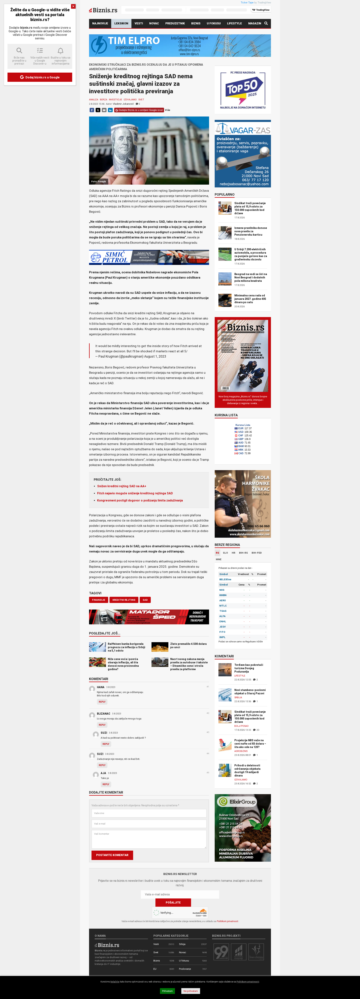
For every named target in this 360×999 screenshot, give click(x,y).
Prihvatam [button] (167, 991)
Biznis (195, 23)
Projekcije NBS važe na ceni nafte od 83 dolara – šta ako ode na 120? (250, 744)
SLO (225, 552)
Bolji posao (241, 726)
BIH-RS (243, 552)
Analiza (93, 99)
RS (217, 552)
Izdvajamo (130, 99)
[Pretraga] (266, 23)
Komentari (98, 679)
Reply (102, 702)
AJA (103, 773)
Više (167, 110)
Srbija (238, 697)
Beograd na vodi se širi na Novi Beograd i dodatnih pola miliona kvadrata (250, 277)
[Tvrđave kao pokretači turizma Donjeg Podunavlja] (225, 669)
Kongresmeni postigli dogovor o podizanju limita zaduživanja (140, 500)
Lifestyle (234, 23)
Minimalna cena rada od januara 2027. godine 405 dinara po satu (250, 299)
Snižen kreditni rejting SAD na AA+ (121, 486)
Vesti (139, 23)
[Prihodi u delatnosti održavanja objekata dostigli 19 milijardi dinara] (225, 770)
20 (257, 729)
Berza (103, 99)
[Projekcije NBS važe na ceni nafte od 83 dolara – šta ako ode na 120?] (225, 744)
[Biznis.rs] (107, 944)
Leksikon (121, 23)
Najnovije (100, 23)
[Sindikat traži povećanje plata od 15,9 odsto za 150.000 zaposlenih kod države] (225, 716)
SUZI (104, 732)
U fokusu (214, 23)
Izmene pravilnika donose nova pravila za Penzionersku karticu (250, 231)
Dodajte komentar (106, 792)
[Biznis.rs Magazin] (243, 355)
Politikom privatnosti (227, 921)
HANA (100, 687)
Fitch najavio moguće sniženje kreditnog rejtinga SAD (135, 493)
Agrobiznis (241, 751)
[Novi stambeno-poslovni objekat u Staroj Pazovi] (225, 694)
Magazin (254, 23)
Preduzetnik (175, 23)
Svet (141, 99)
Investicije (115, 99)
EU (154, 969)
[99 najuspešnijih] (221, 951)
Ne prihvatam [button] (191, 991)
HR (233, 552)
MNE (218, 559)
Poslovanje (185, 969)
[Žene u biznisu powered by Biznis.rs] (256, 951)
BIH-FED (257, 552)
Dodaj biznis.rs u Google (42, 77)
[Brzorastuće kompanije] (238, 951)
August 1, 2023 (155, 356)
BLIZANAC (103, 713)
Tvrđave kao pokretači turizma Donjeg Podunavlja (248, 668)
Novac (154, 23)
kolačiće (115, 981)
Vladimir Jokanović (123, 103)
